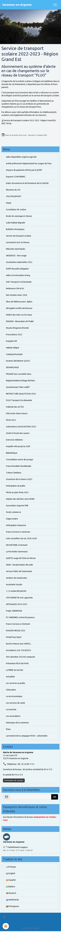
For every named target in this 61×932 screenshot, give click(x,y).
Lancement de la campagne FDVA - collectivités (27, 736)
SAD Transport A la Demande (18, 282)
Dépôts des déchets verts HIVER (20, 499)
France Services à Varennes (18, 532)
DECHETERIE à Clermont (16, 545)
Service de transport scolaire (18, 236)
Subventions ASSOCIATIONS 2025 (21, 426)
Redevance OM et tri (15, 288)
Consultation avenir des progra (19, 459)
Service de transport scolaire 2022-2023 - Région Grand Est (30, 120)
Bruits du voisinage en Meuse (19, 216)
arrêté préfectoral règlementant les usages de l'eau (28, 163)
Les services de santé (15, 703)
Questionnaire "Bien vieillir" (18, 387)
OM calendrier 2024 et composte (20, 657)
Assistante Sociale (14, 584)
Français (12, 867)
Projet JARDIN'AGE (14, 611)
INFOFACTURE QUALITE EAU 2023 (21, 394)
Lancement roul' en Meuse (17, 242)
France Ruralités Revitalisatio (18, 466)
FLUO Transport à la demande (19, 400)
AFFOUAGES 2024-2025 (16, 604)
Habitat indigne (12, 348)
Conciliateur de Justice (16, 209)
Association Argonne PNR (17, 505)
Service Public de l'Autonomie (19, 571)
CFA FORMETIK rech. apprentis (19, 597)
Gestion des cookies (30, 928)
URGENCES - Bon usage (16, 255)
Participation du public (15, 486)
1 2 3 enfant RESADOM (16, 591)
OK (54, 797)
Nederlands (13, 900)
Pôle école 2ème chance (17, 413)
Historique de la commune (17, 722)
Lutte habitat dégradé (15, 223)
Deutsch (12, 893)
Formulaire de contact (13, 780)
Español (12, 880)
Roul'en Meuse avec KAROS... (19, 644)
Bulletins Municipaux (15, 229)
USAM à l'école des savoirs (18, 433)
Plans (8, 729)
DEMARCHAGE (12, 367)
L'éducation (11, 690)
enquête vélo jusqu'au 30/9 (18, 446)
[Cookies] (6, 926)
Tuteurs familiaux (13, 473)
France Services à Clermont (18, 624)
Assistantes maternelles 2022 (19, 262)
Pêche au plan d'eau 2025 (17, 492)
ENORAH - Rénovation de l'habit (20, 321)
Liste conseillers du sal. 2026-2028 (21, 538)
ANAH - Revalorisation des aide (19, 565)
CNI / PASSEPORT (13, 196)
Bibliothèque (11, 453)
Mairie (8, 203)
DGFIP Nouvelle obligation (17, 269)
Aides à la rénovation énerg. (18, 275)
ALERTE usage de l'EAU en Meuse (21, 558)
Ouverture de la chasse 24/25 (19, 479)
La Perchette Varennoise (17, 551)
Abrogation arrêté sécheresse (19, 308)
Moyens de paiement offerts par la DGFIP (24, 170)
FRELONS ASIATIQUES (15, 249)
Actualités (10, 676)
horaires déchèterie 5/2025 (18, 361)
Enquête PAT (11, 341)
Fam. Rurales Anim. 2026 (16, 295)
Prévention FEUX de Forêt (17, 663)
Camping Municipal (14, 354)
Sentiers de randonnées (16, 578)
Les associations (13, 716)
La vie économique (14, 696)
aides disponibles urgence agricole (21, 157)
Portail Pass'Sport (13, 637)
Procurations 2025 (14, 334)
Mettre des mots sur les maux (19, 315)
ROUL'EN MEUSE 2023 (15, 630)
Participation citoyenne (16, 525)
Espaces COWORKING (15, 176)
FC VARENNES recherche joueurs (20, 617)
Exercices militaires (14, 440)
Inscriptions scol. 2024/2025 (18, 650)
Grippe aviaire (12, 519)
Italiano (11, 886)
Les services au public (15, 683)
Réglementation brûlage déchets (20, 380)
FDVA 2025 (11, 420)
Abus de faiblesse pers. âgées (19, 301)
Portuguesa (13, 906)
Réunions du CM (13, 190)
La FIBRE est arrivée (14, 670)
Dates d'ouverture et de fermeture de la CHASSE (27, 183)
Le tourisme (11, 709)
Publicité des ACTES (15, 407)
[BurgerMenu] (55, 4)
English (11, 873)
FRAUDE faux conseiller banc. (19, 374)
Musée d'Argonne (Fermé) (17, 328)
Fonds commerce (13, 512)
